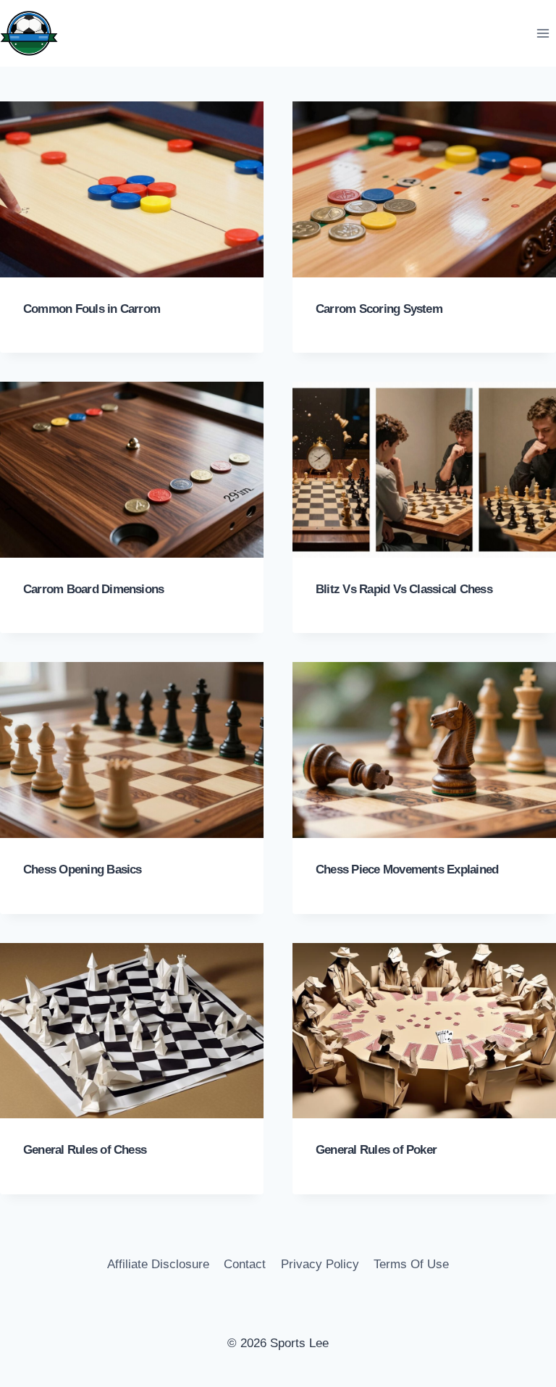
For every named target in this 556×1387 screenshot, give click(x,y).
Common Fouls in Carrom (91, 309)
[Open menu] (542, 33)
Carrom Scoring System (379, 309)
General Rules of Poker (376, 1150)
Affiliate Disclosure (158, 1264)
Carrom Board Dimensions (93, 589)
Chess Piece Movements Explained (407, 869)
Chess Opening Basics (82, 869)
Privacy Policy (320, 1264)
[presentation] (132, 189)
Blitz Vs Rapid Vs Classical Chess (404, 589)
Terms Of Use (411, 1264)
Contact (245, 1264)
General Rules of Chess (84, 1150)
